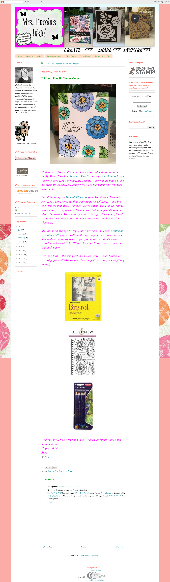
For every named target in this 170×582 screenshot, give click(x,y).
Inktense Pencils (80, 176)
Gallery (39, 56)
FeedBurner (147, 110)
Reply (49, 502)
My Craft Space (85, 56)
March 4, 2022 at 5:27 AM (68, 486)
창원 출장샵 (105, 492)
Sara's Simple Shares (54, 56)
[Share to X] (51, 467)
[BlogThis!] (49, 467)
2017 (20, 226)
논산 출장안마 (115, 495)
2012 (20, 262)
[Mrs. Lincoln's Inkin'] (16, 210)
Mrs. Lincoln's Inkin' (21, 208)
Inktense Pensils (54, 471)
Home (20, 56)
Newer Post (47, 546)
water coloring (67, 471)
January (21, 241)
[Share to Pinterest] (56, 467)
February (22, 237)
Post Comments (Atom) (88, 555)
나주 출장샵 (56, 492)
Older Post (118, 546)
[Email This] (46, 467)
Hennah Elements (76, 197)
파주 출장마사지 (82, 492)
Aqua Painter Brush (112, 176)
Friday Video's (71, 56)
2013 (20, 258)
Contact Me (99, 56)
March (20, 233)
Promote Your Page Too (22, 213)
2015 (20, 250)
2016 (20, 246)
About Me (29, 56)
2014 (20, 254)
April (20, 229)
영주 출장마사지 (54, 495)
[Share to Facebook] (53, 467)
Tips (108, 56)
